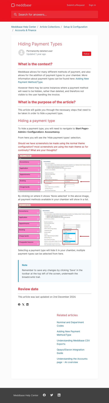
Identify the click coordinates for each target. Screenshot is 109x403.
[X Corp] (23, 304)
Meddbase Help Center (23, 26)
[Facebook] (19, 304)
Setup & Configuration (75, 26)
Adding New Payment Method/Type (68, 333)
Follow (86, 54)
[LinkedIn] (27, 304)
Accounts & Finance (25, 30)
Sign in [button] (92, 5)
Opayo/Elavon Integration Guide (70, 351)
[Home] (21, 5)
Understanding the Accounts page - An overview (72, 360)
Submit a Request (76, 5)
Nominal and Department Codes (70, 324)
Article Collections (50, 26)
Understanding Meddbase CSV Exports (73, 342)
